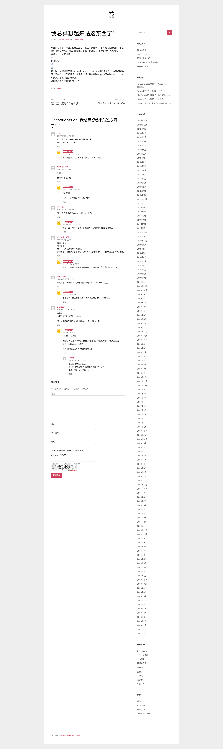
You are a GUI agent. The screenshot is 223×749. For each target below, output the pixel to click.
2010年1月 (141, 278)
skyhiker (61, 307)
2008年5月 (142, 360)
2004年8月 (142, 547)
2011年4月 (141, 220)
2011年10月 (142, 212)
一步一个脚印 (142, 655)
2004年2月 (142, 571)
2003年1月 (141, 625)
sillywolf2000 (63, 237)
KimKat (140, 95)
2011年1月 (141, 228)
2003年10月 (142, 588)
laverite (60, 207)
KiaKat (140, 99)
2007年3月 (141, 418)
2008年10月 (142, 340)
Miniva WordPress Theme (71, 736)
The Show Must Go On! (111, 101)
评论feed (141, 709)
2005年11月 (142, 484)
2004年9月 (142, 542)
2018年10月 (142, 125)
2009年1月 (141, 327)
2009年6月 (142, 307)
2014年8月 (141, 149)
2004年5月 (142, 559)
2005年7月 (141, 501)
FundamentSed (143, 84)
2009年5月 (142, 311)
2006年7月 (141, 451)
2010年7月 (141, 253)
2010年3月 (141, 269)
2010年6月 (141, 257)
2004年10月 (142, 538)
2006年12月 (142, 431)
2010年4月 (141, 265)
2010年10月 (142, 240)
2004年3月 (142, 567)
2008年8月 (142, 348)
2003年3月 (142, 617)
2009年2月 (142, 323)
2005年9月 (142, 493)
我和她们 (140, 667)
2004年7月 (141, 551)
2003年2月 (142, 621)
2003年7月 (141, 600)
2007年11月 (142, 385)
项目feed (141, 705)
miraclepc (61, 276)
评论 (53, 394)
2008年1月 (141, 377)
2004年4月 (142, 563)
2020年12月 (142, 121)
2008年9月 (142, 344)
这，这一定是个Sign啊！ (65, 101)
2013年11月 (142, 158)
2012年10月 (142, 199)
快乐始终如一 (142, 50)
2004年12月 (142, 530)
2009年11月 (142, 286)
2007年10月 (142, 389)
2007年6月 (141, 406)
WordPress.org (143, 714)
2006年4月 (142, 464)
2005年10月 (142, 489)
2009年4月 (142, 315)
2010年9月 (141, 245)
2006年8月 (142, 447)
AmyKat (140, 91)
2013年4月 (141, 178)
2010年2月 (141, 274)
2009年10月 (142, 290)
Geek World (142, 651)
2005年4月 (142, 513)
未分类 (60, 88)
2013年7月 (141, 166)
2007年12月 (142, 381)
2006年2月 (142, 472)
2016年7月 (141, 137)
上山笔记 (140, 659)
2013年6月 (141, 170)
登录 (139, 701)
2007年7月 (141, 402)
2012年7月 (141, 203)
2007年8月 (141, 398)
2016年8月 (141, 133)
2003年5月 (142, 609)
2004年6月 (142, 555)
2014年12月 (142, 145)
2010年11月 (142, 236)
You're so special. (144, 54)
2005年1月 (141, 526)
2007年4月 (141, 414)
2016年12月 (142, 129)
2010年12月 (142, 232)
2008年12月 (142, 331)
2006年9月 (142, 443)
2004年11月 (142, 534)
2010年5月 (141, 261)
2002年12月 (142, 629)
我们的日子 (141, 663)
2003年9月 (142, 592)
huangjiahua (62, 167)
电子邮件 (55, 433)
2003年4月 (142, 613)
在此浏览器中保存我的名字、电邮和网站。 (68, 450)
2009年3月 (142, 319)
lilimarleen (78, 39)
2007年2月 (141, 422)
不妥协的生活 (142, 66)
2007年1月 (141, 427)
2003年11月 (142, 584)
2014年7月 (141, 154)
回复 (58, 146)
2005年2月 (142, 522)
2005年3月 (142, 518)
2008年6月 (142, 356)
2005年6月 (142, 505)
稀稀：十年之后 (143, 58)
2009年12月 (142, 282)
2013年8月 (141, 162)
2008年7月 (141, 352)
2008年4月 (142, 365)
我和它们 (140, 671)
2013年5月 (141, 174)
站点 (53, 442)
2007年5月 (141, 410)
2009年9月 (142, 294)
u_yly (59, 133)
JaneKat (140, 103)
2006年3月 (142, 468)
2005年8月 (142, 497)
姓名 (53, 424)
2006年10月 (142, 439)
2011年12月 (142, 207)
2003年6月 (142, 604)
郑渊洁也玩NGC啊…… (160, 95)
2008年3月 (142, 369)
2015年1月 (141, 141)
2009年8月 (142, 298)
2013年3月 (141, 183)
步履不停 (140, 684)
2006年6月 (142, 456)
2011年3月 (141, 224)
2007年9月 (141, 394)
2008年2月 (142, 373)
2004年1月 (141, 575)
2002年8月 (142, 633)
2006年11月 (142, 435)
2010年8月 (141, 249)
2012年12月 (142, 195)
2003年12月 (142, 580)
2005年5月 (142, 509)
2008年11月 (142, 336)
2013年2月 (141, 187)
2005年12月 (142, 480)
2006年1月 (141, 476)
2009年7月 (141, 303)
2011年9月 (141, 216)
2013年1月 (141, 191)
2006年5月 (142, 460)
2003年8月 (142, 596)
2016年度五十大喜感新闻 (147, 62)
